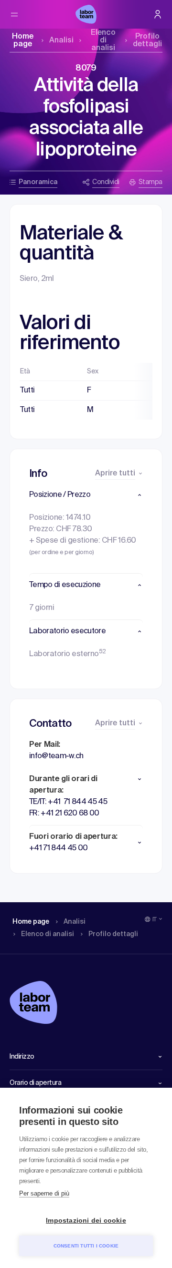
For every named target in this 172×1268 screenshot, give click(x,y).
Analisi (61, 40)
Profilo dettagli (147, 40)
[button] (86, 495)
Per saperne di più (44, 1193)
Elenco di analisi (103, 40)
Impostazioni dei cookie (86, 1220)
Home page (22, 40)
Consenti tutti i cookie (86, 1245)
